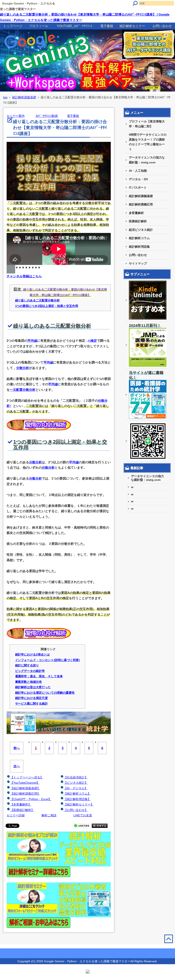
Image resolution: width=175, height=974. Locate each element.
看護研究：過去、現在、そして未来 (39, 676)
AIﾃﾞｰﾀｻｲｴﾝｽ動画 (47, 116)
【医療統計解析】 (22, 810)
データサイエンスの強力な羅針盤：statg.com (147, 160)
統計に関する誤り (27, 665)
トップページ (12, 26)
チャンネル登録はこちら (24, 276)
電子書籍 (106, 26)
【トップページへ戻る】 (26, 777)
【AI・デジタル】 (76, 788)
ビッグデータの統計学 (30, 671)
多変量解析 (136, 213)
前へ (16, 748)
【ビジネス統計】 (76, 782)
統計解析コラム (139, 238)
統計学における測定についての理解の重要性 (45, 692)
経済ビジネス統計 (141, 229)
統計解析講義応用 (141, 204)
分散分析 (22, 368)
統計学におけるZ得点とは (32, 654)
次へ (16, 766)
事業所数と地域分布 (28, 681)
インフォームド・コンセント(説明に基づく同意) (47, 660)
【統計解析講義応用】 (25, 793)
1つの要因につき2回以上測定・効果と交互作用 (46, 306)
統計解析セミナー (132, 26)
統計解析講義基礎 (24, 97)
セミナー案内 (16, 116)
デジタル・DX (138, 179)
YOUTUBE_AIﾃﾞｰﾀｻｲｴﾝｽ (74, 26)
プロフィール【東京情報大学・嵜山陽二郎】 (147, 124)
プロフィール (38, 26)
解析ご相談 (49, 815)
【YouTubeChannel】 (24, 782)
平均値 (32, 340)
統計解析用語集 (139, 246)
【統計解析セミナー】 (79, 804)
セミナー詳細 (16, 815)
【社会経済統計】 (76, 777)
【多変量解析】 (20, 804)
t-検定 (92, 340)
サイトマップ (138, 263)
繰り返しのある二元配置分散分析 (37, 300)
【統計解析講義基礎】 (25, 788)
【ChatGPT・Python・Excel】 (30, 799)
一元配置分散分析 (22, 389)
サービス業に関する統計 (31, 703)
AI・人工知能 (138, 170)
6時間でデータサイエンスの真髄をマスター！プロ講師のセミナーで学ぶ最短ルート (147, 142)
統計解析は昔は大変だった (33, 687)
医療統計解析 (138, 221)
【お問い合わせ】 (76, 810)
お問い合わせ (162, 26)
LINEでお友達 (82, 815)
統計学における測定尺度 (31, 698)
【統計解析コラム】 (77, 793)
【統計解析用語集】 (77, 799)
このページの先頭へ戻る (166, 948)
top (5, 97)
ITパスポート (138, 187)
